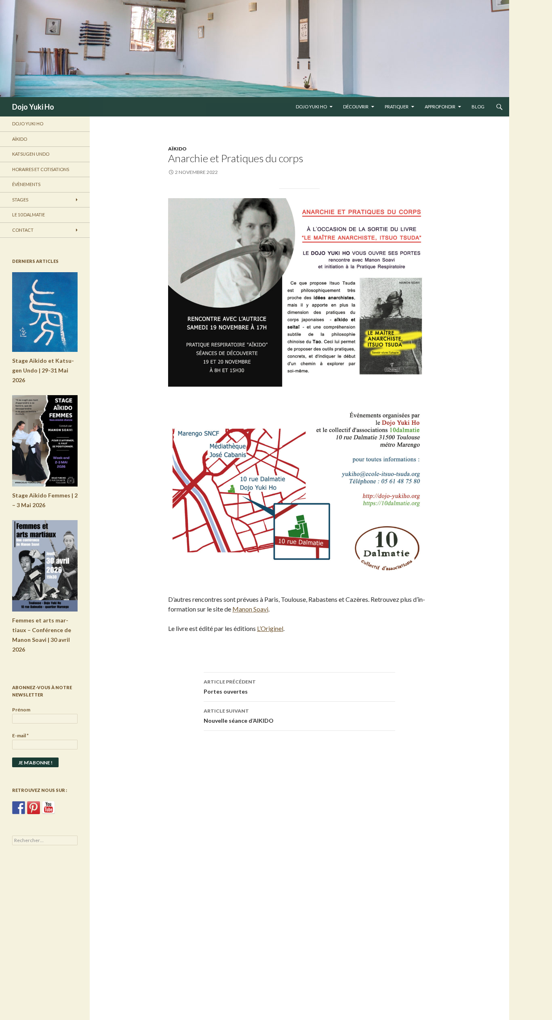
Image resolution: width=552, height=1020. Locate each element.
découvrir (356, 106)
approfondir (440, 106)
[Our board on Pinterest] (33, 807)
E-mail (20, 735)
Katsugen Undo (30, 154)
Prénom (21, 710)
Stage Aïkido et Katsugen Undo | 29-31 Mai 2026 (43, 370)
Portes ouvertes (230, 687)
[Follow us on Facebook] (18, 807)
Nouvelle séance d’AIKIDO (239, 716)
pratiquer (397, 106)
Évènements (26, 184)
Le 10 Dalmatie (28, 214)
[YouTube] (48, 807)
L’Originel (270, 628)
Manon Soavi (250, 609)
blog (478, 106)
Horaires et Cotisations (40, 169)
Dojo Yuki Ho (33, 106)
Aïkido (177, 149)
